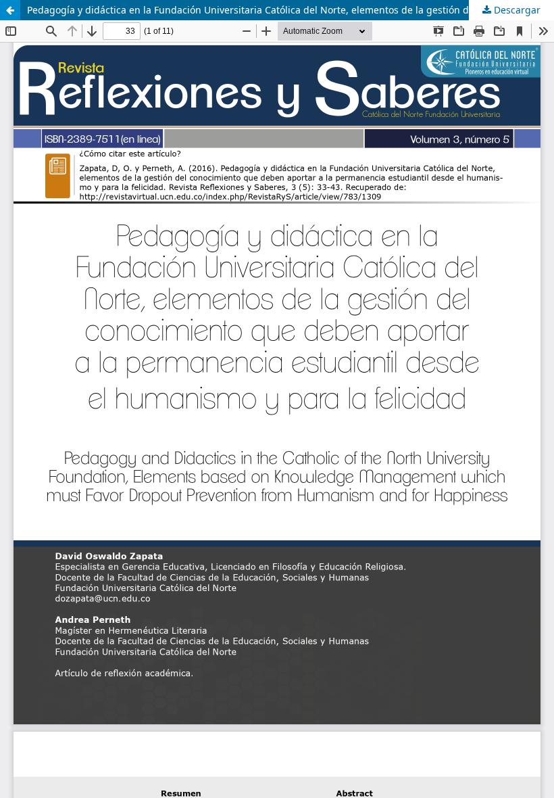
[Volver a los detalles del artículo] (10, 10)
